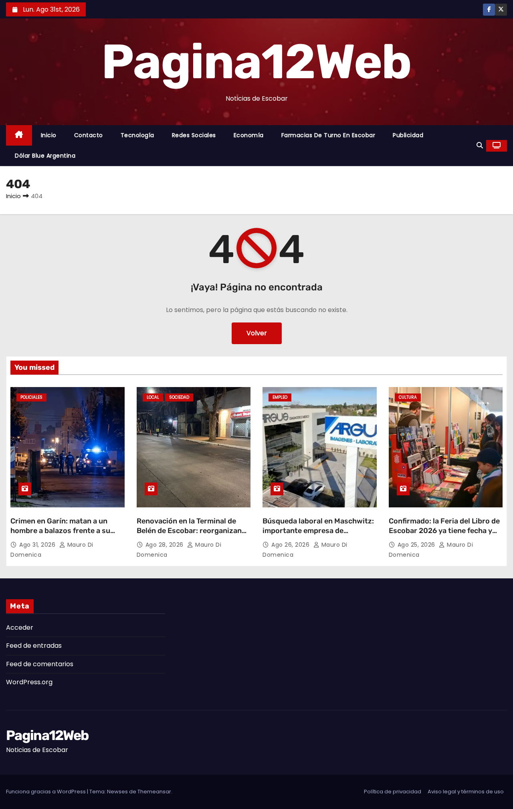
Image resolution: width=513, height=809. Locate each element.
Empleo (280, 397)
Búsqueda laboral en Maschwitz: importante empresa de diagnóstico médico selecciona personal (318, 535)
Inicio (49, 135)
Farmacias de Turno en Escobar (328, 135)
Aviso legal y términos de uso (466, 791)
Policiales (31, 397)
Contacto (88, 135)
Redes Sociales (194, 135)
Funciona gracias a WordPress (46, 791)
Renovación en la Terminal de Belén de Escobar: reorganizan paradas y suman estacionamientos (189, 535)
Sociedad (179, 397)
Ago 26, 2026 (291, 545)
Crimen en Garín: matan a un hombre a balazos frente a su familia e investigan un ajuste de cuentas (65, 535)
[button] (480, 145)
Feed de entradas (34, 645)
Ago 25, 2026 (417, 545)
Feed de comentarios (39, 664)
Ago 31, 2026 (38, 545)
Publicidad (408, 135)
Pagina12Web (256, 61)
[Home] (19, 135)
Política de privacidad (392, 791)
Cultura (408, 397)
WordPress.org (29, 682)
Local (153, 397)
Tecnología (137, 135)
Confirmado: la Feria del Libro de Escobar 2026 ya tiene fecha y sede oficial (444, 531)
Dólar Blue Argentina (45, 156)
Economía (249, 135)
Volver (256, 333)
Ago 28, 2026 (165, 545)
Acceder (19, 627)
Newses (117, 791)
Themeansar (154, 791)
